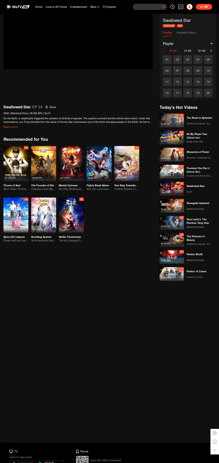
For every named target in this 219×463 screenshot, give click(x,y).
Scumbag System (41, 236)
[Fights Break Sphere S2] (99, 163)
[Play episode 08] (187, 70)
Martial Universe (68, 185)
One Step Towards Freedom (130, 185)
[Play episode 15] (208, 81)
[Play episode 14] (198, 81)
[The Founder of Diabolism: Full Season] (43, 163)
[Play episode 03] (187, 59)
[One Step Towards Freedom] (126, 163)
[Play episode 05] (208, 59)
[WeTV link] (18, 7)
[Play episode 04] (198, 59)
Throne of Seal (12, 185)
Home (38, 7)
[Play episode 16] (167, 93)
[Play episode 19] (198, 93)
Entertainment (78, 7)
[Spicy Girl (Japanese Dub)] (15, 215)
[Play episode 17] (177, 93)
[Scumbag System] (43, 215)
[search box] (164, 7)
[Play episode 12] (177, 81)
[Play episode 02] (177, 59)
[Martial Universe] (71, 163)
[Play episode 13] (187, 81)
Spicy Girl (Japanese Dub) (18, 236)
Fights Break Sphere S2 (100, 185)
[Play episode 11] (167, 81)
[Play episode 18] (187, 93)
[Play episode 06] (167, 70)
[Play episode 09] (198, 70)
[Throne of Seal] (15, 163)
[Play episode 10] (208, 70)
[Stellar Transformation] (71, 215)
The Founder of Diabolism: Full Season (54, 185)
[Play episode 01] (167, 59)
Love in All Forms (56, 7)
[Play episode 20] (208, 93)
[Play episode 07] (177, 70)
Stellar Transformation (72, 236)
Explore (111, 7)
